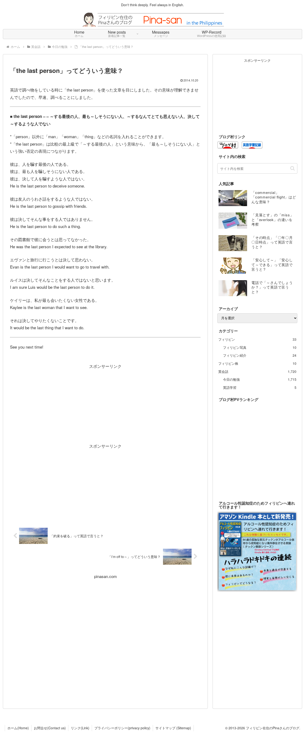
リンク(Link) (80, 727)
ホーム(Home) (18, 727)
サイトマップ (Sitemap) (173, 727)
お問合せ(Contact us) (50, 727)
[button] (292, 168)
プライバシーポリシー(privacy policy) (122, 727)
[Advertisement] (105, 403)
